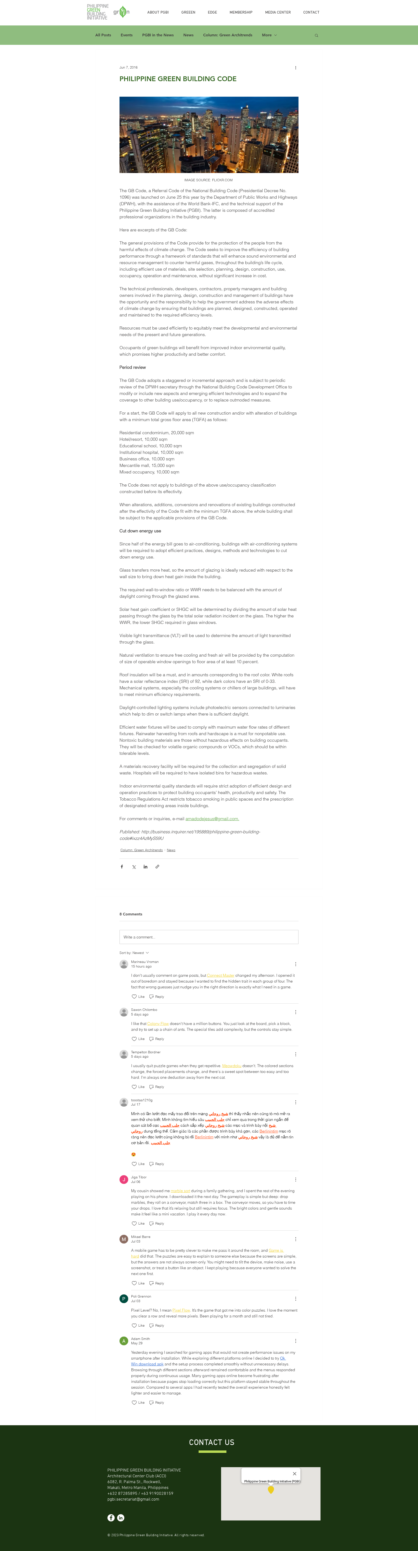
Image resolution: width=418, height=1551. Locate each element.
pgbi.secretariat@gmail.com (133, 1499)
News (188, 35)
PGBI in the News (158, 35)
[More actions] (296, 67)
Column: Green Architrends (227, 35)
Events (127, 35)
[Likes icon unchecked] (134, 997)
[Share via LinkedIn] (145, 866)
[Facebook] (111, 1517)
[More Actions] (296, 964)
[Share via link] (157, 866)
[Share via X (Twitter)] (133, 866)
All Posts (103, 35)
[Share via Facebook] (121, 866)
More (267, 35)
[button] (316, 35)
